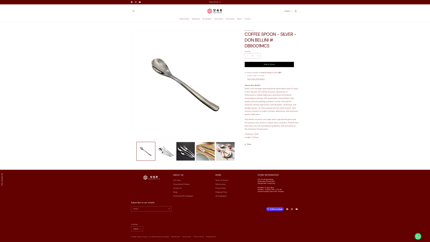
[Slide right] (237, 151)
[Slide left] (133, 151)
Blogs (175, 192)
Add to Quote (269, 64)
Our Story (177, 180)
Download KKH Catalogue (183, 196)
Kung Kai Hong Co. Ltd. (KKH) (146, 237)
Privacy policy (186, 237)
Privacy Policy (220, 188)
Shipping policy (211, 237)
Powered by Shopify (162, 237)
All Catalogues (221, 196)
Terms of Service (221, 180)
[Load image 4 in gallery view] (205, 151)
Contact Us (177, 188)
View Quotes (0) (2, 179)
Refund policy (220, 184)
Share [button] (249, 144)
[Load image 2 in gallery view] (165, 151)
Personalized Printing (181, 184)
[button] (133, 11)
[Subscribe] (168, 209)
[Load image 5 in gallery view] (225, 151)
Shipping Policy (221, 192)
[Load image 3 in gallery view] (185, 151)
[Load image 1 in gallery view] (146, 151)
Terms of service (199, 237)
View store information (256, 79)
